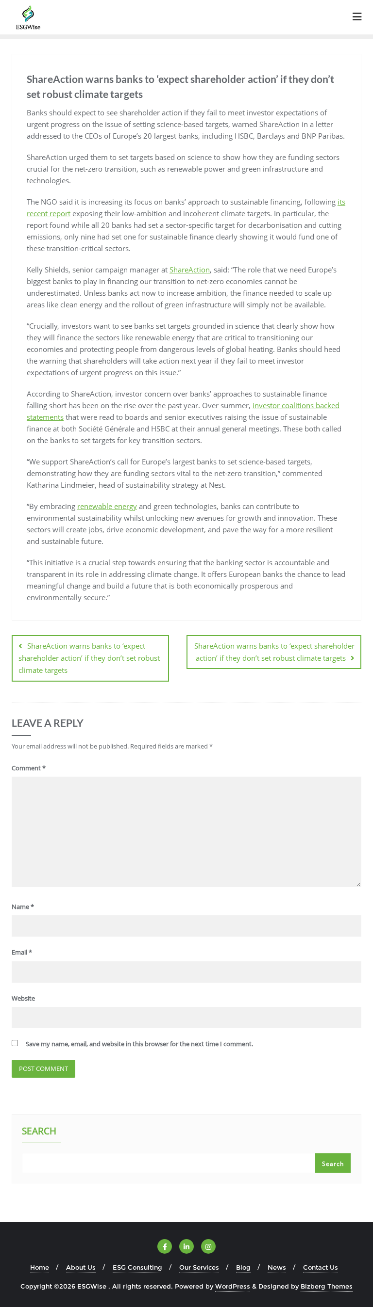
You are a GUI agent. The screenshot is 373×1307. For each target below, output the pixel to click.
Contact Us (320, 1267)
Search (39, 1132)
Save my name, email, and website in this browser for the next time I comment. (139, 1043)
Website (23, 998)
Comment (29, 768)
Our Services (199, 1267)
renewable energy (107, 506)
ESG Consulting (137, 1267)
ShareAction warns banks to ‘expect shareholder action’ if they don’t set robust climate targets (89, 658)
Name (23, 906)
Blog (243, 1267)
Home (39, 1267)
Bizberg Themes (327, 1286)
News (277, 1267)
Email (22, 952)
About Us (81, 1267)
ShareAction (190, 269)
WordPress (232, 1286)
